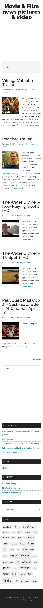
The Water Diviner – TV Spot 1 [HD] (21, 255)
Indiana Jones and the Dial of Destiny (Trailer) (20, 448)
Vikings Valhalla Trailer (17, 82)
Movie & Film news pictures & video (22, 11)
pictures (6, 568)
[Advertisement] (21, 38)
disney (30, 537)
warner (34, 581)
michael (13, 556)
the (14, 573)
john (32, 549)
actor (26, 527)
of (18, 562)
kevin (5, 556)
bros (19, 532)
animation (6, 532)
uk (21, 581)
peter (35, 562)
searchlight (24, 568)
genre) (12, 549)
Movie (25, 555)
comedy (6, 537)
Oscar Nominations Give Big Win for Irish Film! (20, 444)
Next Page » (36, 359)
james (24, 549)
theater (22, 574)
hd (18, 549)
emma (5, 544)
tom (29, 574)
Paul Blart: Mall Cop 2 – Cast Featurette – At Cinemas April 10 (21, 306)
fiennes (22, 544)
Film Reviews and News (12, 488)
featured (14, 544)
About (4, 468)
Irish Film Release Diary (11, 493)
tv (17, 581)
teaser (5, 574)
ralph (14, 568)
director (21, 537)
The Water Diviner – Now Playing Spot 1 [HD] (21, 206)
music (5, 562)
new (11, 562)
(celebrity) (7, 527)
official (26, 562)
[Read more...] (35, 125)
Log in (31, 600)
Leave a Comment (23, 215)
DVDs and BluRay (9, 484)
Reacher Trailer (17, 139)
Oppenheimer (7, 439)
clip (35, 532)
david (13, 537)
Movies (34, 556)
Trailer (7, 580)
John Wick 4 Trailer (9, 452)
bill (13, 532)
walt (27, 581)
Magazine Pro (25, 597)
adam (33, 527)
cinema (27, 532)
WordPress (23, 600)
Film (31, 543)
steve (34, 568)
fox (4, 549)
